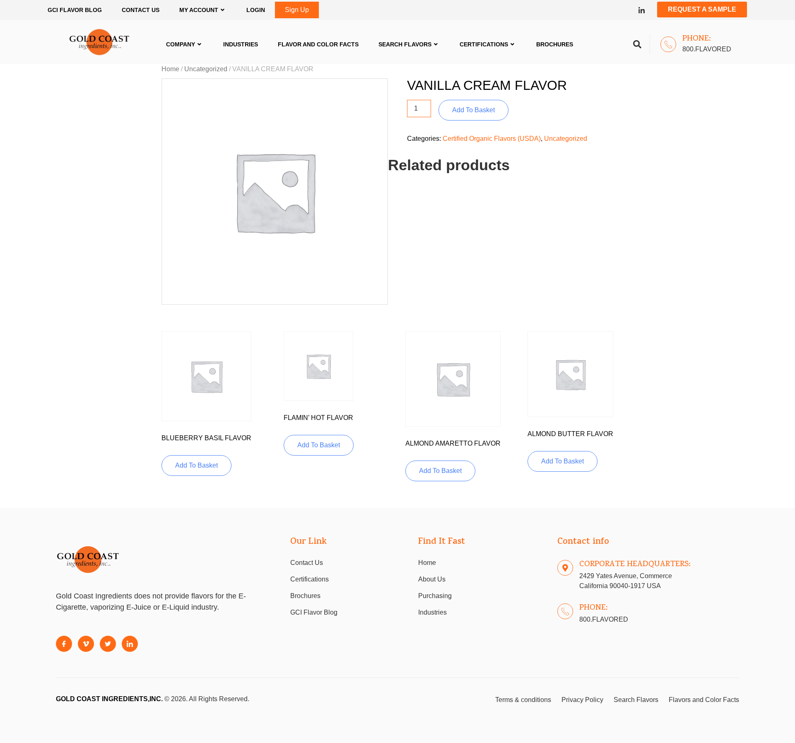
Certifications (484, 44)
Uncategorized (205, 68)
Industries (240, 44)
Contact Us (140, 10)
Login (255, 10)
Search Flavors (404, 44)
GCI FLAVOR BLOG (75, 10)
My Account (198, 10)
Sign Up (297, 9)
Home (170, 68)
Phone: (696, 39)
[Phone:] (668, 44)
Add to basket (473, 109)
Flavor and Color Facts (318, 44)
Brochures (554, 44)
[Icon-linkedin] (641, 10)
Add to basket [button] (196, 465)
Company (180, 44)
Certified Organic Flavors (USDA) (492, 138)
